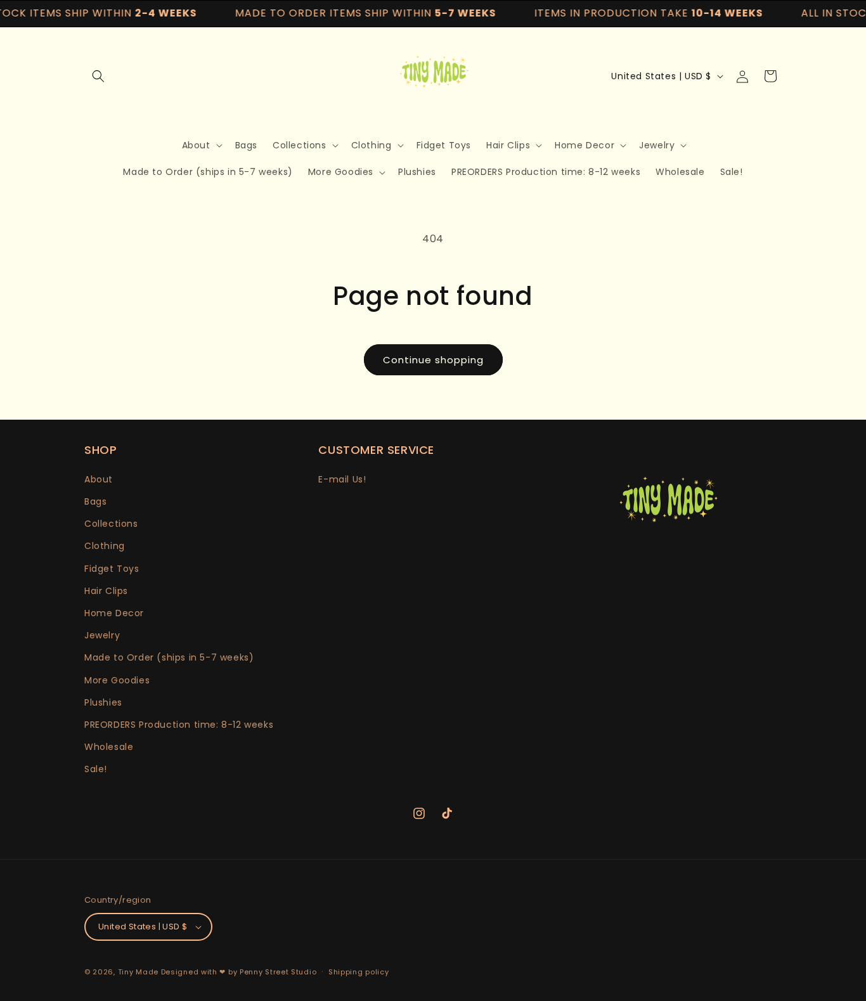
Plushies (103, 702)
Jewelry (102, 635)
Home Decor (114, 613)
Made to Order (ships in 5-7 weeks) (169, 657)
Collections (111, 523)
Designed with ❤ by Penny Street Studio (239, 972)
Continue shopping (433, 359)
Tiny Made (138, 972)
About (98, 479)
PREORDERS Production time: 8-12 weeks (178, 724)
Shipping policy (358, 972)
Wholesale (108, 746)
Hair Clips (106, 590)
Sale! (95, 769)
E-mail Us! (342, 479)
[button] (98, 76)
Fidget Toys (111, 568)
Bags (95, 501)
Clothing (104, 545)
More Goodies (117, 680)
